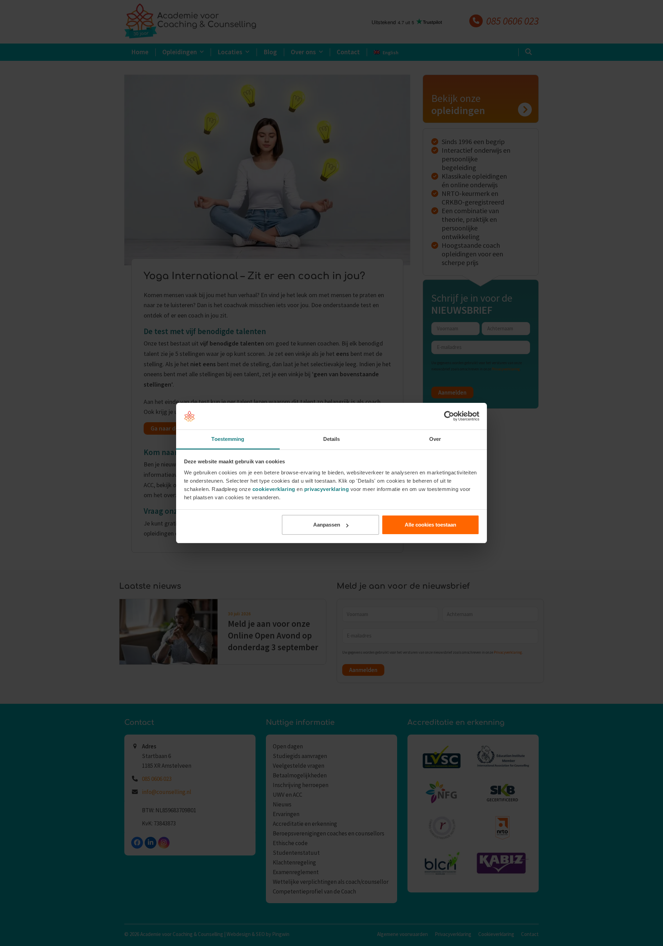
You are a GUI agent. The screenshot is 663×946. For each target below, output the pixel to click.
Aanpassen (326, 525)
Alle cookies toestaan (430, 525)
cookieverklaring (273, 489)
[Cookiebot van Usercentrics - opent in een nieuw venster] (449, 416)
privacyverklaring (326, 489)
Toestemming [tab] (227, 439)
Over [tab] (435, 439)
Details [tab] (331, 439)
